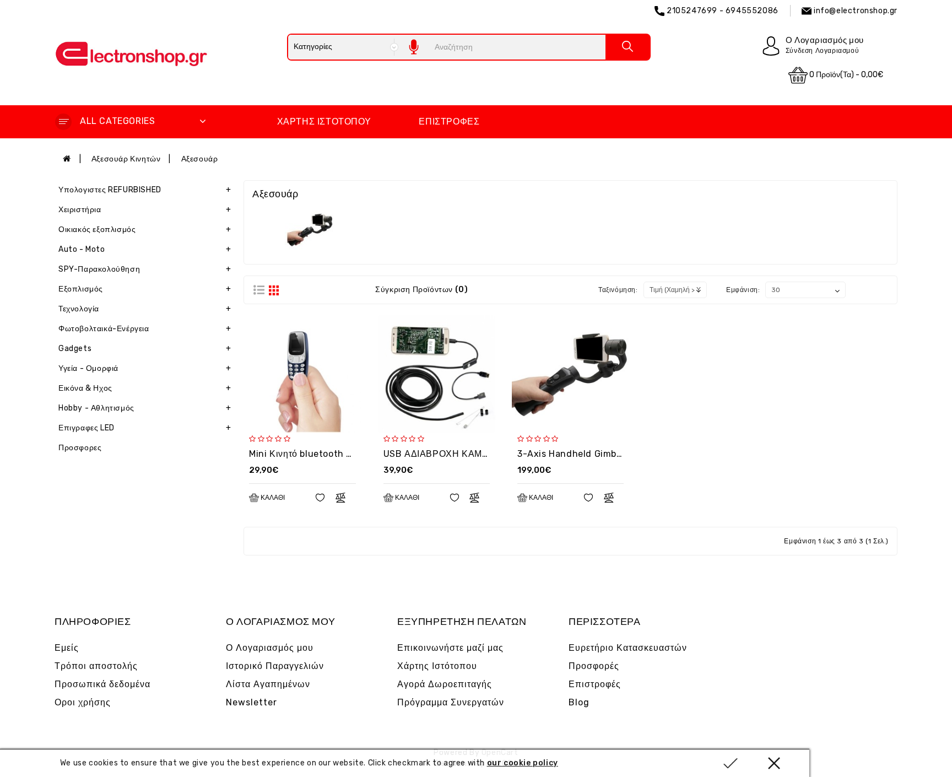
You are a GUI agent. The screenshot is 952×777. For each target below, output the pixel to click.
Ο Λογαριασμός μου (269, 648)
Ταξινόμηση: (618, 290)
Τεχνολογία (144, 309)
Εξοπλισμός (144, 289)
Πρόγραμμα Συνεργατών (450, 702)
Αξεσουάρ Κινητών (126, 159)
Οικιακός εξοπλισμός (144, 229)
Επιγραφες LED (144, 428)
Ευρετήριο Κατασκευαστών (628, 648)
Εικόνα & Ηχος (144, 388)
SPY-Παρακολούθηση (144, 269)
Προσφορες (79, 447)
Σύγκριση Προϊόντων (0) (421, 289)
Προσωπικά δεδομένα (102, 684)
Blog (579, 702)
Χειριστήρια (144, 209)
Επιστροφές (449, 121)
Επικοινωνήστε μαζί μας (450, 648)
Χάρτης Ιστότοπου (324, 121)
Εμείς (67, 648)
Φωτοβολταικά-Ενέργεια (144, 328)
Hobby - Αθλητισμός (144, 408)
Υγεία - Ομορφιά (144, 368)
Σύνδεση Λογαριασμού (822, 51)
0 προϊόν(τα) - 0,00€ (845, 74)
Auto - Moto (144, 249)
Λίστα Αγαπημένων (268, 684)
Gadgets (144, 348)
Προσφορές (594, 666)
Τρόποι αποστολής (96, 666)
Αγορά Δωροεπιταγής (444, 684)
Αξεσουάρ (199, 159)
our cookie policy (522, 763)
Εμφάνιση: (743, 290)
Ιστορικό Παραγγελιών (275, 666)
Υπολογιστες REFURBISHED (144, 190)
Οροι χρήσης (83, 702)
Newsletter (251, 702)
